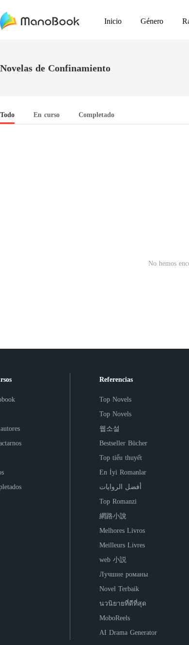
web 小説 (112, 559)
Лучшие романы (123, 574)
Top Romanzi (118, 501)
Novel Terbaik (119, 589)
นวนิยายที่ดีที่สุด (122, 603)
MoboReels (114, 618)
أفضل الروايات (120, 487)
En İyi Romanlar (122, 472)
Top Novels (115, 399)
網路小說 (112, 516)
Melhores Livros (122, 530)
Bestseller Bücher (123, 443)
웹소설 (109, 428)
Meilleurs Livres (122, 545)
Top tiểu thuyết (120, 457)
